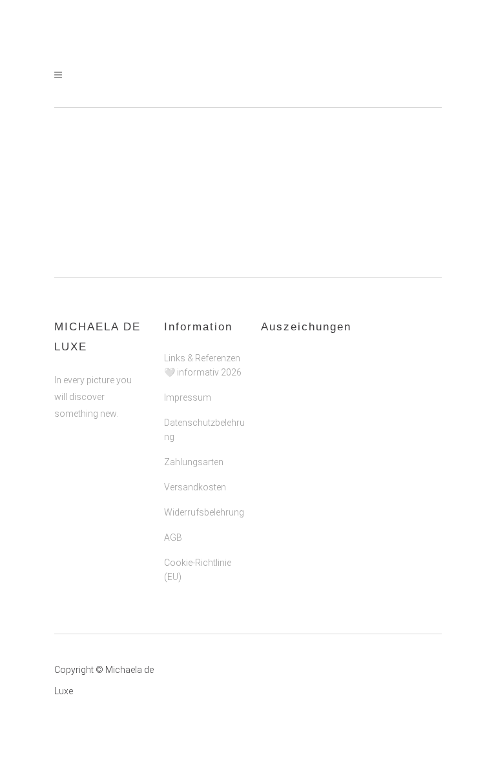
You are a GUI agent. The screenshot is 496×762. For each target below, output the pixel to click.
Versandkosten (195, 487)
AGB (173, 537)
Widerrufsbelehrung (204, 512)
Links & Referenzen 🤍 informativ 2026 (203, 365)
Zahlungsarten (193, 462)
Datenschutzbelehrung (204, 429)
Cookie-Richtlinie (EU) (197, 569)
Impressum (187, 397)
